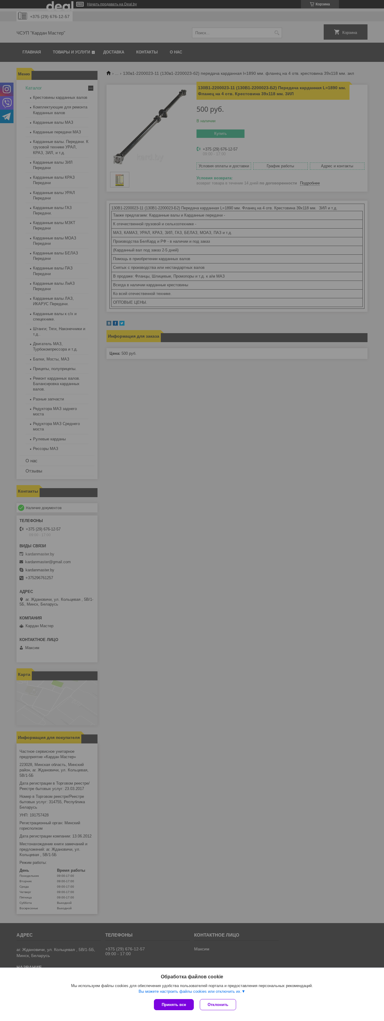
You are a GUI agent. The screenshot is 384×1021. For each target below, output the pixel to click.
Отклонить (218, 1004)
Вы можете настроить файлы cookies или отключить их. (190, 991)
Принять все (174, 1004)
